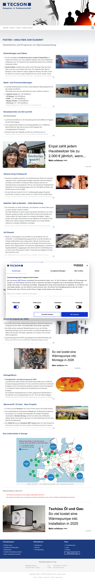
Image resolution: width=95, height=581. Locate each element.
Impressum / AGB (49, 577)
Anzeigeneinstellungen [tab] (57, 271)
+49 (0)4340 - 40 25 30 (60, 565)
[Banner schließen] (87, 265)
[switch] (37, 306)
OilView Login (8, 545)
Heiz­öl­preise (38, 545)
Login (67, 547)
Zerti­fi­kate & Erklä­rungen (11, 547)
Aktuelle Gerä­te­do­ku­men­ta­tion (13, 552)
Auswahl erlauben (47, 314)
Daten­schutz (59, 577)
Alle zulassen (74, 314)
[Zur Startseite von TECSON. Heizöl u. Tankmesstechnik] (17, 9)
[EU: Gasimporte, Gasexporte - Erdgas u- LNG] (50, 482)
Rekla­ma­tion (7, 549)
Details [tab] (37, 271)
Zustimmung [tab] (16, 271)
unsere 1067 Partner (19, 280)
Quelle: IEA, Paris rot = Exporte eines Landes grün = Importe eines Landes (50, 484)
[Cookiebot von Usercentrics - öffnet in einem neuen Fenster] (75, 265)
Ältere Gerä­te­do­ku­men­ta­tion (12, 554)
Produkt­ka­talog (39, 549)
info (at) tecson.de (58, 567)
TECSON (5, 27)
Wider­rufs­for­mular (72, 553)
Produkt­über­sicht (70, 545)
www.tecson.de (61, 574)
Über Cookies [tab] (78, 271)
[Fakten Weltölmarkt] (72, 419)
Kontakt (67, 549)
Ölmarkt (12, 27)
